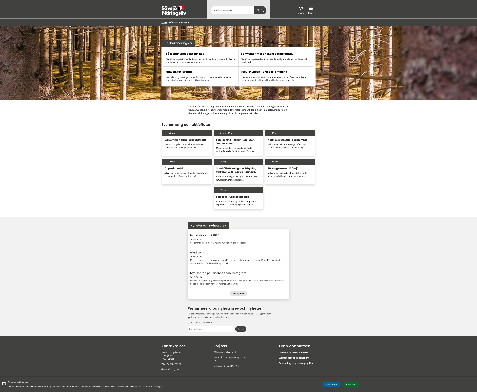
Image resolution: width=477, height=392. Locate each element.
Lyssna (301, 13)
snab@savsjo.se (171, 369)
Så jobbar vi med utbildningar (185, 54)
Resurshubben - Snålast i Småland (264, 72)
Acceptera (351, 384)
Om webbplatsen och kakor (294, 352)
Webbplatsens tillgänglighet (295, 357)
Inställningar (332, 384)
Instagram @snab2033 (226, 366)
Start (164, 22)
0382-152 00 (175, 364)
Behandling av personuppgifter (296, 363)
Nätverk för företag (179, 72)
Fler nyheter (238, 293)
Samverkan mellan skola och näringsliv (267, 54)
